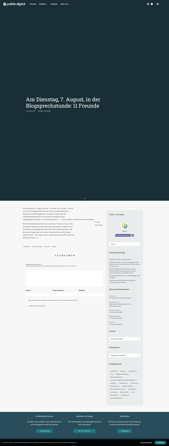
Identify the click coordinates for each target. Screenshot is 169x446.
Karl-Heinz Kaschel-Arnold (118, 389)
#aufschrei (113, 371)
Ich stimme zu (160, 442)
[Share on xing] (71, 255)
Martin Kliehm (124, 392)
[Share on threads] (60, 255)
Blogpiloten (27, 246)
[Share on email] (74, 255)
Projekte (54, 4)
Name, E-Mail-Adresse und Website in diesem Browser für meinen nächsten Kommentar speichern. (53, 300)
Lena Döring (114, 392)
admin (49, 111)
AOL (111, 374)
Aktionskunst (132, 371)
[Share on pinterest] (62, 255)
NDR (133, 392)
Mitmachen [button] (125, 431)
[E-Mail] (132, 235)
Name (28, 290)
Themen (32, 4)
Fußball (54, 246)
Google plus (134, 383)
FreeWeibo (113, 383)
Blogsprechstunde (37, 246)
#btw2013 (123, 371)
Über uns (64, 4)
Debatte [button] (42, 4)
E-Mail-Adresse (58, 290)
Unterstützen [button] (45, 431)
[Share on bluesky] (69, 255)
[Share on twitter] (58, 255)
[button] (165, 4)
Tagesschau (125, 395)
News (41, 111)
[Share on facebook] (55, 255)
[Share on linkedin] (64, 255)
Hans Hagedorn (115, 386)
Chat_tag (47, 246)
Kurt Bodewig (132, 389)
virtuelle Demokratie (116, 398)
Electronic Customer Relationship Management (123, 380)
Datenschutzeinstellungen (146, 442)
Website (82, 290)
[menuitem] (32, 4)
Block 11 (57, 219)
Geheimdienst (123, 383)
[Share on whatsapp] (67, 255)
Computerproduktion (116, 377)
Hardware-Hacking (127, 386)
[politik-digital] (14, 4)
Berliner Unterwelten (122, 374)
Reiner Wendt (114, 395)
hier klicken (32, 238)
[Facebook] (152, 4)
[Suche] (124, 244)
